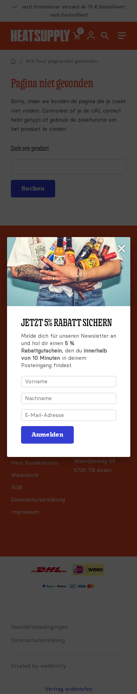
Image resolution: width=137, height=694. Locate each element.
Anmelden (47, 434)
